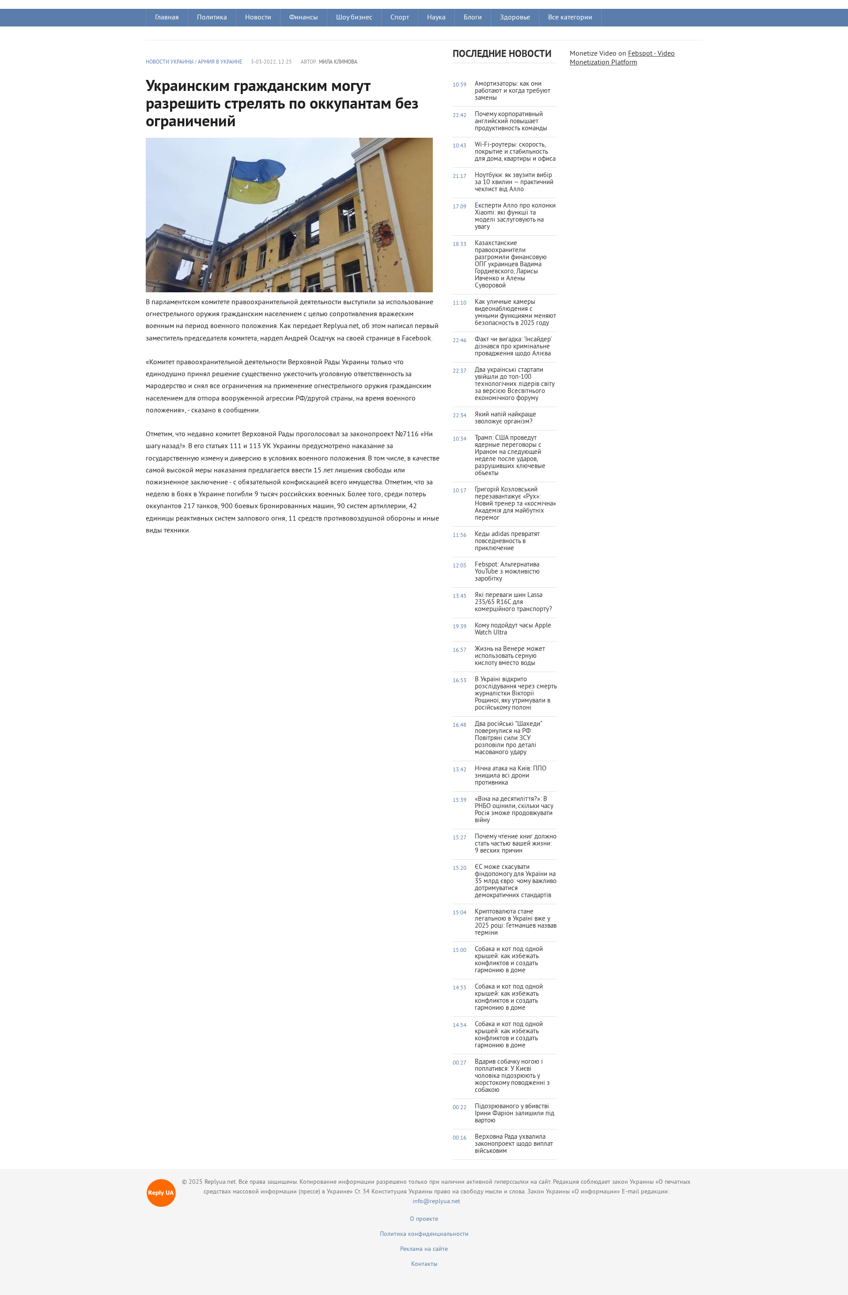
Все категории (570, 17)
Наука (436, 17)
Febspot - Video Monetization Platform (622, 58)
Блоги (473, 17)
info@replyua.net (436, 1201)
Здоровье (515, 17)
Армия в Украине (220, 62)
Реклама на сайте (424, 1249)
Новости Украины (169, 62)
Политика (212, 17)
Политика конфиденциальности (424, 1234)
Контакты (424, 1264)
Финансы (303, 17)
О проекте (424, 1219)
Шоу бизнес (354, 17)
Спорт (399, 17)
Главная (167, 17)
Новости (258, 17)
